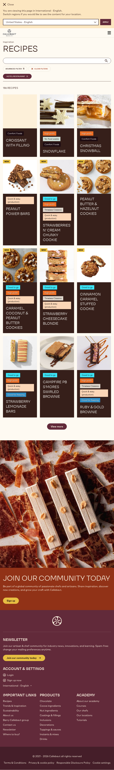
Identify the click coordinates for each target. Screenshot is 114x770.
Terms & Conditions (15, 762)
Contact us (9, 724)
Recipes (7, 701)
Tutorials (82, 720)
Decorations (47, 724)
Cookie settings (101, 762)
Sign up (11, 600)
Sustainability (11, 710)
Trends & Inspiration (14, 705)
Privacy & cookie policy (41, 762)
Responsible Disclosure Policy (73, 762)
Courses (81, 705)
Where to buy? (11, 734)
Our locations (84, 715)
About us (8, 715)
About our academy (88, 701)
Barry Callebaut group (16, 720)
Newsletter (9, 729)
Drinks (43, 739)
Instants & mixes (49, 734)
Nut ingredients (49, 710)
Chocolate (46, 701)
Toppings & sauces (50, 729)
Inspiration (8, 42)
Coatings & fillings (50, 715)
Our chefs (82, 710)
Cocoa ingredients (50, 705)
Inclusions (45, 720)
